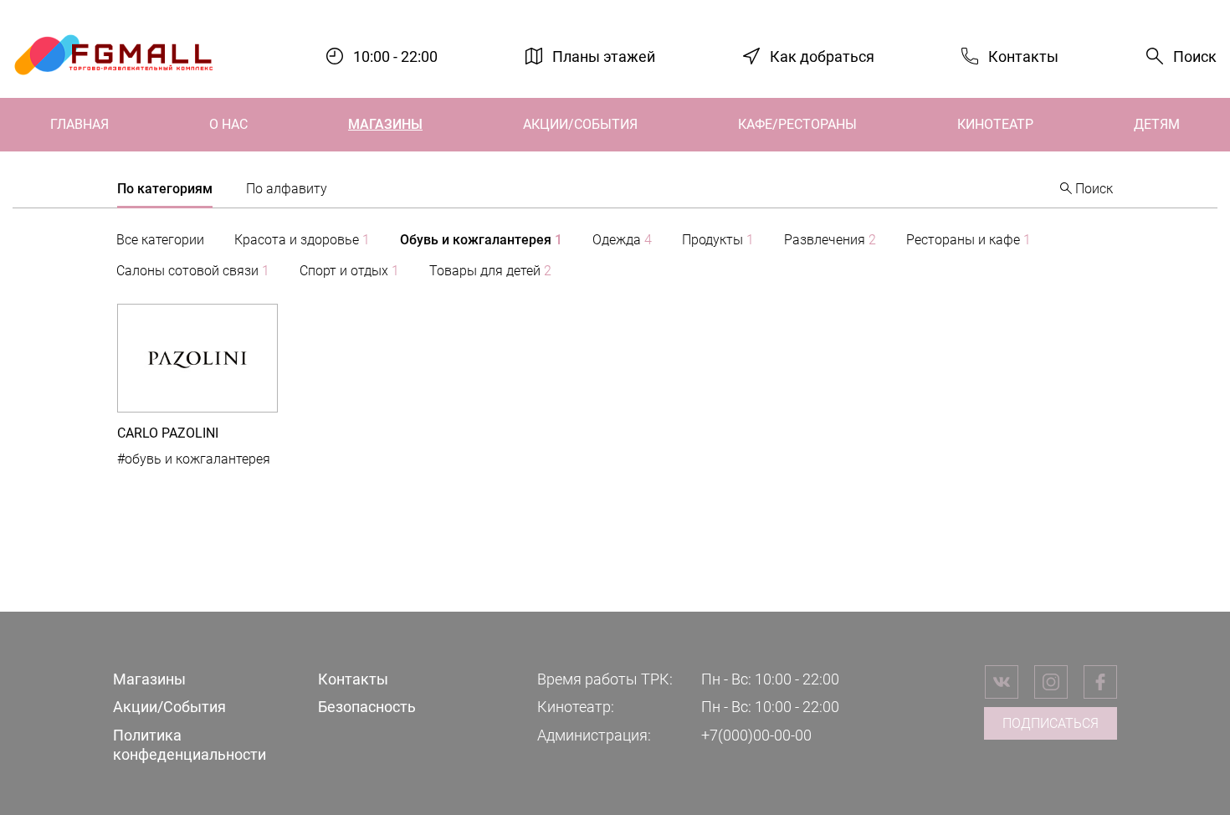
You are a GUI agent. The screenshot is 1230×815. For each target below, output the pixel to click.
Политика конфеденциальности (189, 744)
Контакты (1023, 55)
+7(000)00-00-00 (756, 735)
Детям (1157, 124)
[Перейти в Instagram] (1051, 682)
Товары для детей (490, 271)
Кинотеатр (995, 124)
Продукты (718, 240)
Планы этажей (603, 55)
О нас (228, 124)
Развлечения (830, 240)
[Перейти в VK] (1001, 682)
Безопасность (367, 706)
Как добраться (822, 55)
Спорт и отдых (349, 271)
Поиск (1195, 56)
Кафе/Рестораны (797, 124)
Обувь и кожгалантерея (481, 240)
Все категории (160, 240)
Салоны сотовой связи (192, 271)
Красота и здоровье (302, 240)
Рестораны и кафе (968, 240)
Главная (79, 124)
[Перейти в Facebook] (1100, 682)
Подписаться (1050, 723)
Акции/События (580, 124)
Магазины (385, 124)
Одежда (622, 240)
